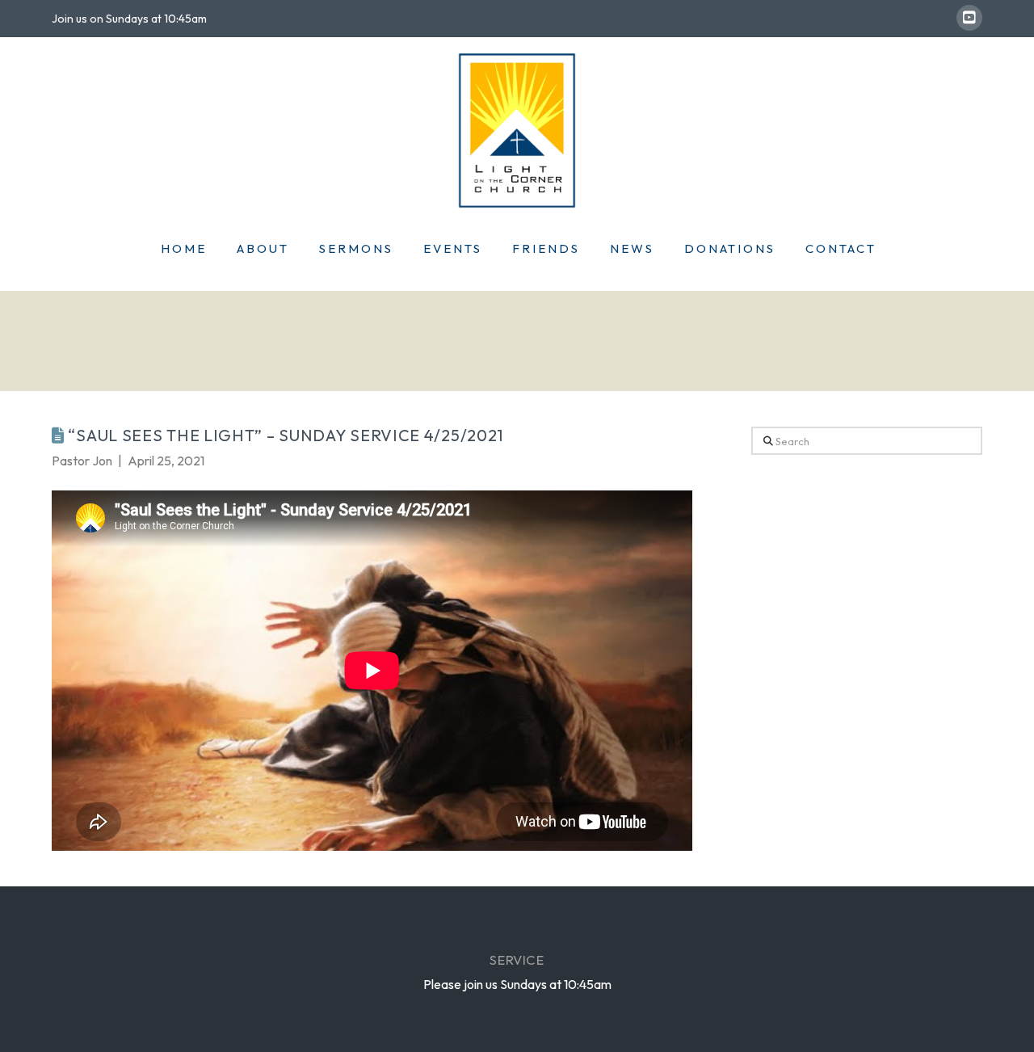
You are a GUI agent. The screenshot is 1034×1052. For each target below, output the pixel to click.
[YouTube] (969, 18)
